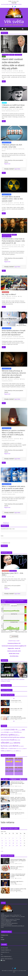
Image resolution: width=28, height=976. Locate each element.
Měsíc (16, 740)
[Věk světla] (2, 28)
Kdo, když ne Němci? (9, 294)
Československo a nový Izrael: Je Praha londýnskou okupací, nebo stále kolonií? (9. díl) (13, 241)
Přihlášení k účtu (4, 935)
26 (9, 845)
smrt (19, 746)
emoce (2, 732)
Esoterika (4, 102)
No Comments (19, 702)
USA (17, 748)
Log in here (17, 169)
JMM (16, 735)
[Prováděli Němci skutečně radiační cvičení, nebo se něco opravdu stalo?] (14, 178)
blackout (23, 379)
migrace (14, 338)
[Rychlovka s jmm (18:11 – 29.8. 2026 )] (14, 555)
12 (9, 840)
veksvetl (9, 245)
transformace (12, 748)
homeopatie (11, 732)
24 (2, 845)
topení (13, 440)
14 (16, 840)
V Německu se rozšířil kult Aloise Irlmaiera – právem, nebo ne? (13, 106)
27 (13, 845)
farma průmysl (5, 54)
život (20, 750)
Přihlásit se (4, 546)
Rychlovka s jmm (6, 746)
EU (8, 338)
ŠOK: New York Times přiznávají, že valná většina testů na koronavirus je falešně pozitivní (18, 806)
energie (6, 732)
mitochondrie (5, 740)
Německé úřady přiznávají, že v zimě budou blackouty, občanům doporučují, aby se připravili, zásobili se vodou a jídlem (14, 374)
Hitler (19, 246)
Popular (6, 779)
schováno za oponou (7, 236)
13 (13, 840)
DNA (23, 730)
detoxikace (20, 729)
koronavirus (5, 737)
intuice (20, 732)
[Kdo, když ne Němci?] (14, 276)
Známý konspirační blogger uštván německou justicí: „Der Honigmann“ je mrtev (18, 861)
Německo (23, 72)
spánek (22, 746)
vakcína (13, 494)
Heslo (2, 535)
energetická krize (5, 380)
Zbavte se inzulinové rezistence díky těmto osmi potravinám (18, 889)
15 (20, 840)
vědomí (8, 751)
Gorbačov (16, 246)
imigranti (11, 338)
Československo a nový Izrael (7, 246)
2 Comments (19, 786)
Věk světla (14, 21)
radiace (13, 204)
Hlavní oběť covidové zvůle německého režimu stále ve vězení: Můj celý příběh (13, 64)
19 (9, 843)
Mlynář (3, 248)
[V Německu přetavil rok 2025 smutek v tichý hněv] (14, 126)
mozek (12, 740)
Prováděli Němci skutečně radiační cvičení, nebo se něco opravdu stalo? (12, 199)
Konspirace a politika (7, 142)
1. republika (22, 245)
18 (6, 843)
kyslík (14, 737)
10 (2, 840)
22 (20, 843)
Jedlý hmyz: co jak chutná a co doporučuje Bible (17, 867)
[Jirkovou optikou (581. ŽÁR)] (5, 700)
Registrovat (7, 163)
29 (20, 845)
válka (5, 750)
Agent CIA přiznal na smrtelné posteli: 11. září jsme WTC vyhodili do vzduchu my (17, 791)
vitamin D (25, 748)
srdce (2, 748)
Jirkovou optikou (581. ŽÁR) (16, 700)
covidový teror (4, 494)
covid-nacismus (13, 72)
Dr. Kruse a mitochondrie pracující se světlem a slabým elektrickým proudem (17, 875)
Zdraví (4, 56)
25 (6, 845)
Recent (14, 779)
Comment (23, 779)
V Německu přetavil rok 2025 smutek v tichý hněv (12, 146)
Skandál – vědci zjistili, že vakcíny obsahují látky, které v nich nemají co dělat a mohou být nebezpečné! (18, 799)
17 (2, 843)
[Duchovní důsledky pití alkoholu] (5, 812)
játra (19, 735)
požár (10, 440)
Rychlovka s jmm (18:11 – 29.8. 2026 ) (12, 574)
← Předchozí (5, 523)
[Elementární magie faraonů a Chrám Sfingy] (5, 880)
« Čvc (2, 851)
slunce (15, 745)
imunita (16, 732)
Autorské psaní (5, 292)
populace (23, 338)
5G (1, 730)
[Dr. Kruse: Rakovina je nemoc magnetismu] (5, 716)
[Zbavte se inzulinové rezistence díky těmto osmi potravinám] (5, 888)
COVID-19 (13, 729)
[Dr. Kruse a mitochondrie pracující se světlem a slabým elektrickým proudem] (5, 873)
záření (17, 751)
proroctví (17, 110)
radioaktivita (17, 204)
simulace (22, 204)
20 (13, 843)
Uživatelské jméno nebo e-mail (7, 528)
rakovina (16, 743)
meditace (22, 737)
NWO (19, 740)
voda (2, 751)
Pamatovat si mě (6, 542)
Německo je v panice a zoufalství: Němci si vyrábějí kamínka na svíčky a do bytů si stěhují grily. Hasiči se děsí (13, 433)
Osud (2, 937)
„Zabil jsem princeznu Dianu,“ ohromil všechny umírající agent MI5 (17, 783)
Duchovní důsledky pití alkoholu (17, 812)
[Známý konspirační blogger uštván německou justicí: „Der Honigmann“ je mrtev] (5, 858)
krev (10, 737)
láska (17, 737)
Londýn (22, 246)
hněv (23, 148)
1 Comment (19, 801)
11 (6, 840)
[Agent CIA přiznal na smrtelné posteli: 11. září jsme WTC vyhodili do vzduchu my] (5, 788)
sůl (8, 748)
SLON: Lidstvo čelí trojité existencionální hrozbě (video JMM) (18, 709)
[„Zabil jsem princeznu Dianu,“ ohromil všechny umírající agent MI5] (5, 781)
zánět (14, 750)
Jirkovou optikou (8, 734)
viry (22, 748)
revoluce (13, 298)
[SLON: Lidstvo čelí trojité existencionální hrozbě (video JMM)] (5, 708)
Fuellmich (18, 72)
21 (16, 843)
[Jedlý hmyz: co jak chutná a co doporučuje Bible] (5, 866)
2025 (21, 148)
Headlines (12, 54)
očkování (5, 742)
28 (16, 845)
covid (9, 72)
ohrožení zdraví (18, 54)
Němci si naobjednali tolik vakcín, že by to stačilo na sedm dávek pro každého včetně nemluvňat (13, 488)
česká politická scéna (7, 234)
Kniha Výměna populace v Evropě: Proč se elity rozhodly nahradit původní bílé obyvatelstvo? (13, 332)
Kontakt (2, 939)
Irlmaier (9, 110)
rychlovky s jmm (13, 570)
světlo (6, 748)
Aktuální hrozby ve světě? (14, 640)
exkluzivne (10, 70)
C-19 (3, 730)
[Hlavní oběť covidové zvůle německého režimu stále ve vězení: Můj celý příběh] (14, 36)
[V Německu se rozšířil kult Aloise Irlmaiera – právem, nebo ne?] (14, 87)
